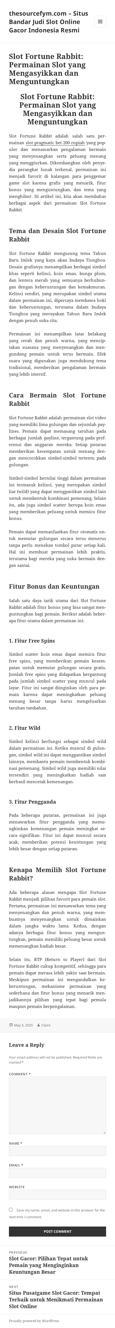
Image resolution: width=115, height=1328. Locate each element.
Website (17, 1187)
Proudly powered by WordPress (34, 1320)
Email (16, 1165)
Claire (46, 1025)
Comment (20, 1074)
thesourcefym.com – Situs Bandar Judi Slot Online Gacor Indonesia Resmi (48, 21)
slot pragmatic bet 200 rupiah (55, 142)
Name (16, 1143)
